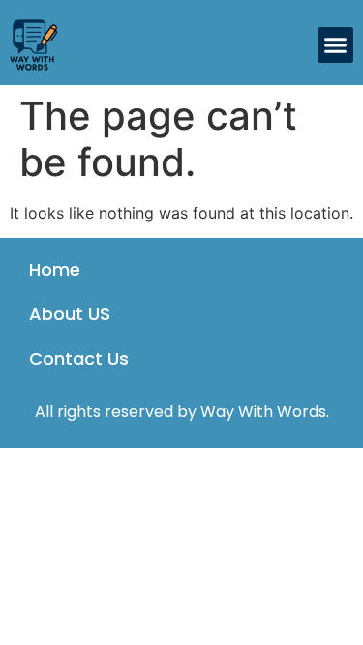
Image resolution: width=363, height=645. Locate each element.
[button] (336, 45)
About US (69, 314)
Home (54, 269)
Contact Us (79, 358)
